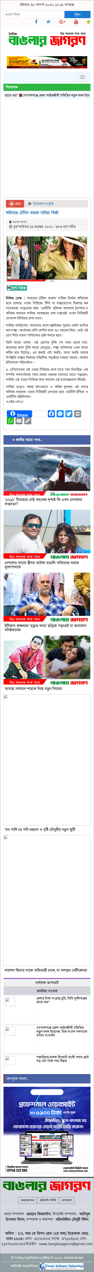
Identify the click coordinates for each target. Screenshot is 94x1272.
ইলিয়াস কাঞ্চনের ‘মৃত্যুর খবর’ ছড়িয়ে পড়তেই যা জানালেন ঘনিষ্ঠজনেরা (45, 628)
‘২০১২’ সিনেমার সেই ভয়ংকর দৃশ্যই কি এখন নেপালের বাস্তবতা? (43, 502)
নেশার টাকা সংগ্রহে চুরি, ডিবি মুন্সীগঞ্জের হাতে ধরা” (62, 1000)
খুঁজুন (77, 14)
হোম (17, 203)
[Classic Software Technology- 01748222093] (62, 1266)
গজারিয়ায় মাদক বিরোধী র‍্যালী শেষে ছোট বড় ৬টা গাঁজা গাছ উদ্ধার (63, 1059)
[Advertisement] (47, 148)
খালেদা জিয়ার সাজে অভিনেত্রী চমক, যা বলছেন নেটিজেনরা (46, 970)
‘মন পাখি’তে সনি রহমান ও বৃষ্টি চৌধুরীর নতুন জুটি (40, 829)
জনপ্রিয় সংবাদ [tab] (47, 991)
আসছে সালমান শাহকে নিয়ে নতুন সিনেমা (33, 688)
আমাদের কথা (27, 1200)
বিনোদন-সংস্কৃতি (43, 203)
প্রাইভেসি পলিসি (48, 1200)
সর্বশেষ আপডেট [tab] (47, 982)
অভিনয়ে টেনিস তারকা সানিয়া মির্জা (32, 212)
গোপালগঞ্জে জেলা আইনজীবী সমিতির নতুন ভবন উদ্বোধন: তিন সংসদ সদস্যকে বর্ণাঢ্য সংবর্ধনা (62, 1031)
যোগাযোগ (67, 1200)
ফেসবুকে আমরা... (18, 1078)
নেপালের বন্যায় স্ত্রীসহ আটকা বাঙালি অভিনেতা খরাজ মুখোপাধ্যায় (42, 565)
